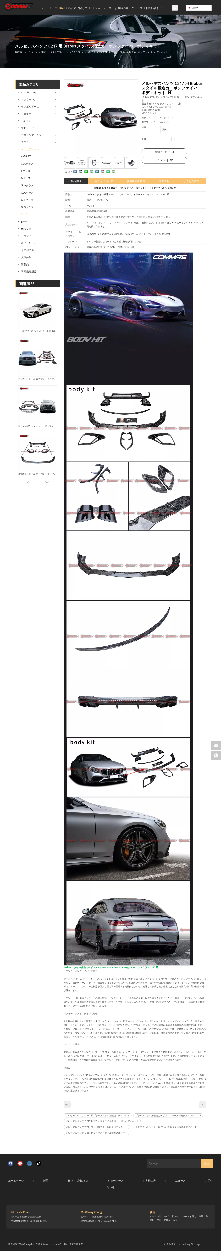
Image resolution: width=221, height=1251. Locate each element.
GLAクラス (27, 185)
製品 (45, 1180)
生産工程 (164, 181)
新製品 (25, 264)
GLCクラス (27, 192)
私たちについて (104, 181)
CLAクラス (27, 163)
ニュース (180, 1180)
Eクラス (25, 171)
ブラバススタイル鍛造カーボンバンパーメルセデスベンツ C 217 (168, 1115)
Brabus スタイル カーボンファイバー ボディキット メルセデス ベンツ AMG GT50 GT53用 (37, 426)
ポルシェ (26, 229)
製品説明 (76, 181)
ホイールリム (29, 243)
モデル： (146, 117)
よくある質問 (191, 181)
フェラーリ (27, 113)
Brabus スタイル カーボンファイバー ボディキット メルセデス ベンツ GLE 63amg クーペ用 (37, 330)
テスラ (25, 142)
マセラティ (27, 128)
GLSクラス (27, 207)
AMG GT (26, 156)
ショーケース (115, 1180)
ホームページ (16, 1180)
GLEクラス (27, 200)
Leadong (185, 1244)
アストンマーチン (31, 135)
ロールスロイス (30, 92)
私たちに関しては (78, 1180)
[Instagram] (29, 1163)
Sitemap (195, 1244)
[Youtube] (20, 1163)
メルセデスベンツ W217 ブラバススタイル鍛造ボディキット (96, 1126)
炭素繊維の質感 (136, 181)
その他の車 (27, 250)
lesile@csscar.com (31, 1216)
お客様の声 (149, 1180)
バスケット (162, 160)
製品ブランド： (149, 122)
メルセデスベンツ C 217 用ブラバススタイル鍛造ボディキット (98, 1115)
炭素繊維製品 (29, 271)
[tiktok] (38, 1163)
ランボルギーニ (30, 106)
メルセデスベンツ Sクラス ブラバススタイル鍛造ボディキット (165, 1126)
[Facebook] (10, 1163)
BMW (24, 221)
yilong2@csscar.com (102, 1216)
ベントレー (27, 121)
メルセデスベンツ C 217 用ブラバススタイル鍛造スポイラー (96, 1132)
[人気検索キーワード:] (175, 8)
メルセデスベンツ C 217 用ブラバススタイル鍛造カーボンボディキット (102, 1121)
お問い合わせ (162, 152)
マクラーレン (29, 99)
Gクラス (26, 178)
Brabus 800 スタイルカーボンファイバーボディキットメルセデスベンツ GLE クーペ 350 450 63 (37, 378)
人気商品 (26, 257)
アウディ (26, 236)
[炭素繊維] (164, 129)
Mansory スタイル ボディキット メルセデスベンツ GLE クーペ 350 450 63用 (37, 473)
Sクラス (25, 214)
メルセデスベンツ (31, 149)
